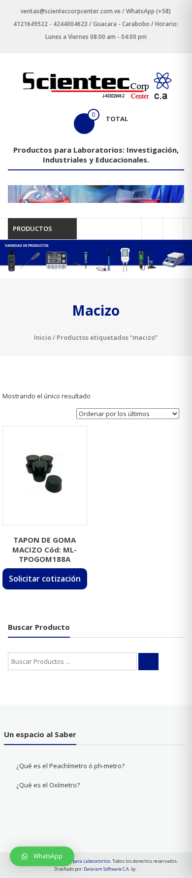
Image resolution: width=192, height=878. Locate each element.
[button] (42, 856)
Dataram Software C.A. (107, 869)
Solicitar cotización (45, 578)
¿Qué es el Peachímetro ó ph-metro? (70, 765)
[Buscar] (148, 661)
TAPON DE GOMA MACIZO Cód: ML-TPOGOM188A (44, 549)
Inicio (42, 337)
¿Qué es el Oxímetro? (48, 784)
